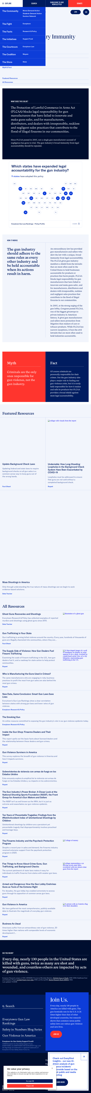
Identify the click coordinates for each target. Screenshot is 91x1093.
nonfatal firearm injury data (25, 980)
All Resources (7, 82)
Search (34, 3)
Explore (8, 3)
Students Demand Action (32, 13)
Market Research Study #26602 (59, 980)
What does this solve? (10, 52)
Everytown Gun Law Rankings (22, 224)
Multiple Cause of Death (60, 978)
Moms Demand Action (31, 11)
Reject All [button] (30, 1086)
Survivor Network (29, 16)
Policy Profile (40, 224)
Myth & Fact (6, 67)
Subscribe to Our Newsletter (57, 3)
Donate (79, 3)
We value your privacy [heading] (18, 1069)
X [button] (52, 1068)
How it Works (7, 56)
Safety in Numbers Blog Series (22, 1029)
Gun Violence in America (19, 1035)
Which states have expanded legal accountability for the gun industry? (40, 168)
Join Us (56, 1034)
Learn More (60, 1082)
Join (75, 12)
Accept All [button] (30, 1081)
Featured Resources (10, 78)
